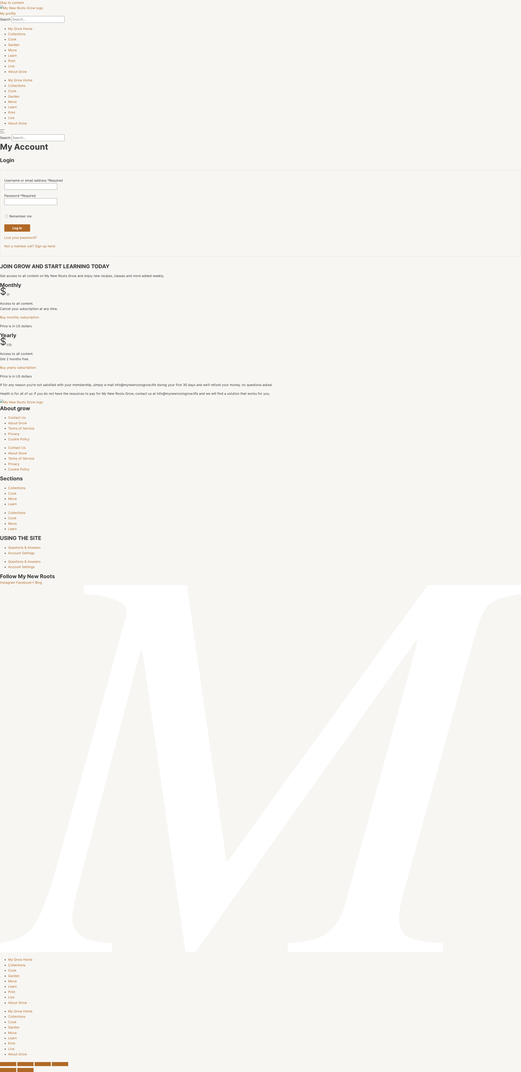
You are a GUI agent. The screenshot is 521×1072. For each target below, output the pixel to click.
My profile (8, 13)
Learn (12, 55)
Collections (16, 34)
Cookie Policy (19, 439)
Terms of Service (21, 428)
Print (11, 61)
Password (20, 196)
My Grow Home (20, 29)
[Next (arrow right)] (25, 1070)
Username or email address (33, 180)
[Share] (43, 1064)
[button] (19, 317)
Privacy (14, 434)
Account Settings (21, 553)
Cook (12, 39)
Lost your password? (20, 238)
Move (12, 50)
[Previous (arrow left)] (8, 1070)
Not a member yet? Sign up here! (29, 246)
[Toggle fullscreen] (25, 1064)
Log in (17, 228)
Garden (13, 45)
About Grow (17, 72)
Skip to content (12, 3)
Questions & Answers (24, 547)
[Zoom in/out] (8, 1064)
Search (5, 19)
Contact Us (17, 417)
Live (11, 66)
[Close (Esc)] (60, 1064)
